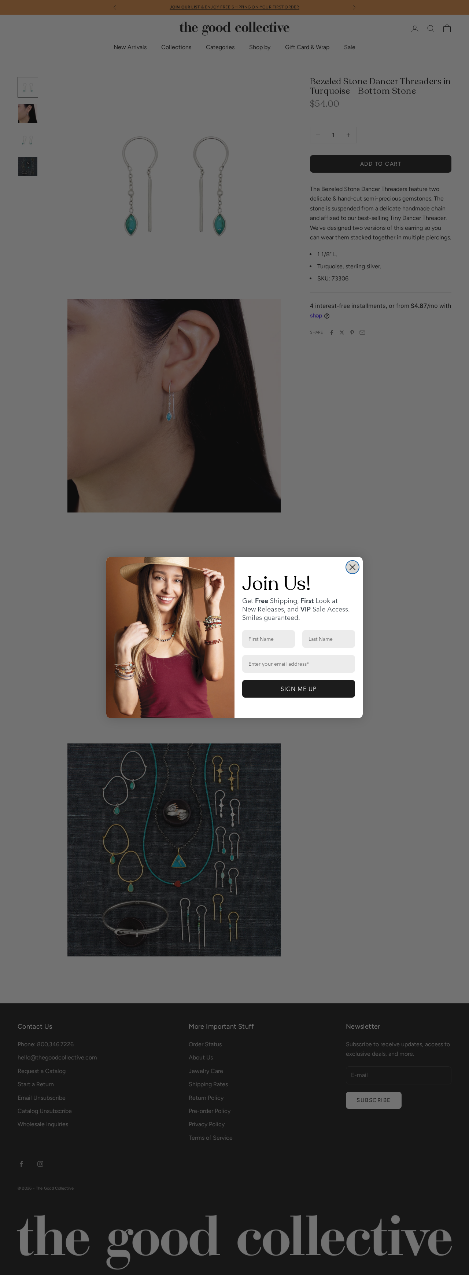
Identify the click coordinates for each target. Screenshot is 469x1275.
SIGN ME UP (299, 688)
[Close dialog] (352, 567)
